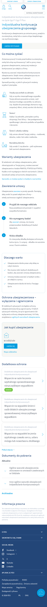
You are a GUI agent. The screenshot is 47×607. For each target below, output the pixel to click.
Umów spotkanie (12, 46)
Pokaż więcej (7, 450)
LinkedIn (10, 566)
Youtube (10, 563)
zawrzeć (16, 222)
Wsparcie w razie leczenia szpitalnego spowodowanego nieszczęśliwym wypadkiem (19, 382)
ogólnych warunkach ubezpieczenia (26, 317)
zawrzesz (16, 191)
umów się (11, 346)
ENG (26, 595)
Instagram (11, 554)
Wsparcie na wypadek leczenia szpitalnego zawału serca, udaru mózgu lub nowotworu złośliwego (22, 437)
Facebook (10, 550)
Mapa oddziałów (10, 352)
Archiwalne (7, 493)
